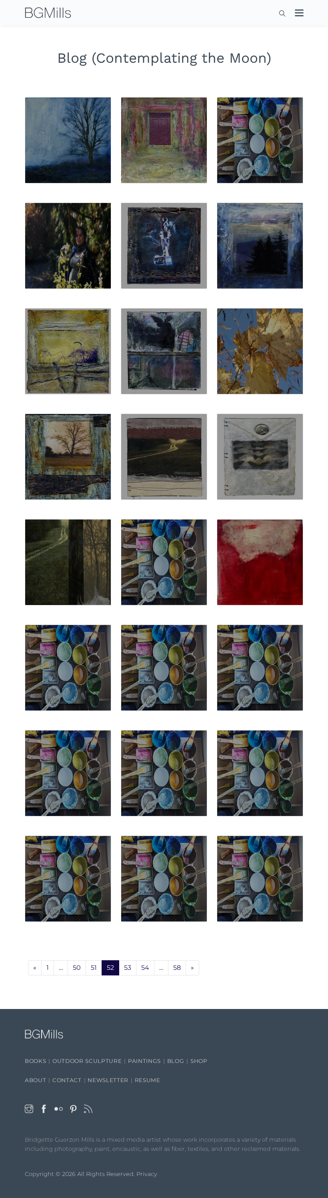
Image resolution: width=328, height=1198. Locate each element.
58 (177, 967)
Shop (199, 1061)
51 (94, 967)
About (35, 1080)
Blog (175, 1061)
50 (77, 967)
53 (127, 967)
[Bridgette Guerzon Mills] (48, 13)
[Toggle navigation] (295, 14)
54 (145, 967)
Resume (147, 1080)
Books (35, 1061)
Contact (67, 1080)
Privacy (146, 1174)
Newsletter (108, 1080)
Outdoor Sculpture (87, 1061)
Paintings (144, 1061)
